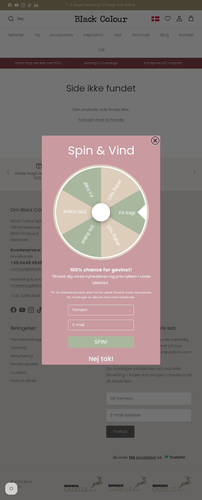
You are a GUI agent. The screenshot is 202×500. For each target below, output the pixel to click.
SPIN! (101, 342)
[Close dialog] (155, 141)
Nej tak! (101, 357)
